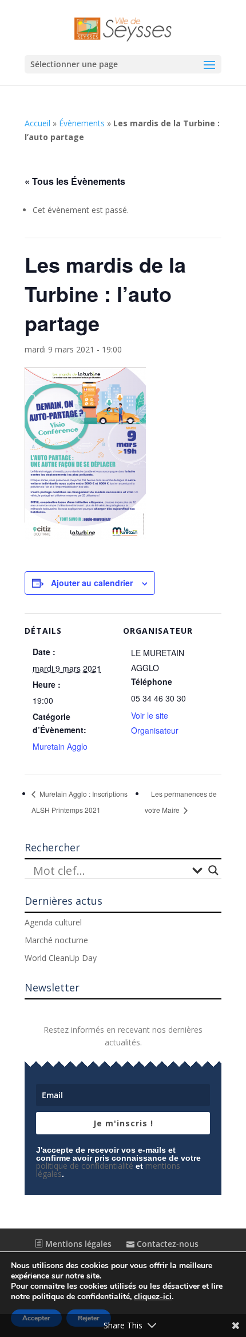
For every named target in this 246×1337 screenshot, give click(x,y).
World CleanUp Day (61, 957)
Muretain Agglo (60, 746)
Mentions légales (77, 1243)
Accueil (37, 123)
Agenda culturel (53, 922)
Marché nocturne (56, 940)
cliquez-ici (153, 1297)
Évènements (82, 123)
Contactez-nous (166, 1243)
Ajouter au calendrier (92, 582)
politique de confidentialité (84, 1165)
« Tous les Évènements (75, 181)
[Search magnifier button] (213, 870)
